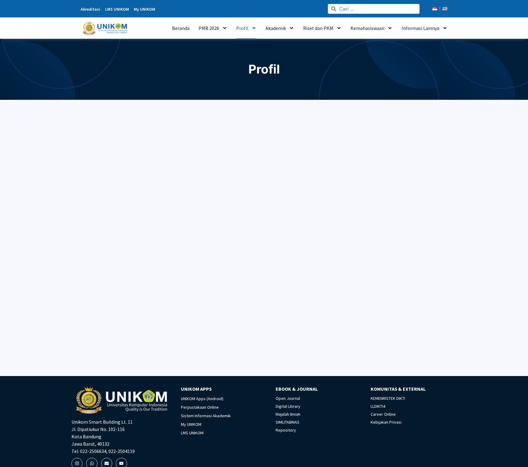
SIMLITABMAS (287, 422)
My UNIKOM (191, 424)
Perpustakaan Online (200, 407)
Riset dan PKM (318, 28)
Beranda (180, 28)
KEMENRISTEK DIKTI (388, 398)
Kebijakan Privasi (386, 422)
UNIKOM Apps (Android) (202, 398)
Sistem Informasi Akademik (206, 415)
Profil (242, 28)
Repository (286, 430)
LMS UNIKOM (192, 433)
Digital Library (288, 406)
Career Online (383, 414)
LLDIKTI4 (378, 406)
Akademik (276, 28)
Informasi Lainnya (420, 28)
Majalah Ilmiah (288, 414)
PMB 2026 (209, 28)
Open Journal (288, 398)
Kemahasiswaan (367, 28)
